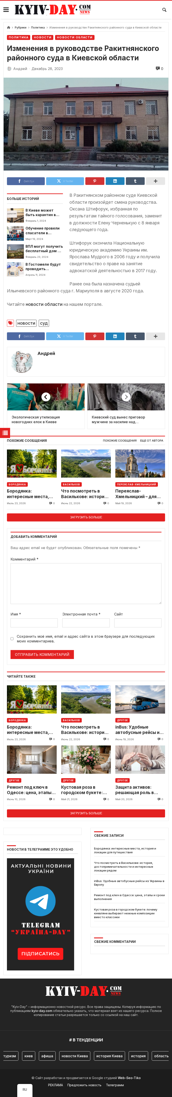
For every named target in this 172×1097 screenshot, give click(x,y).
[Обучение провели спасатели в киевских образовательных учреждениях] (15, 233)
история (130, 1056)
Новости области (74, 37)
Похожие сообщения (120, 440)
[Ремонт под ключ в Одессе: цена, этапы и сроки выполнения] (32, 760)
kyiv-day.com (42, 1011)
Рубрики (20, 27)
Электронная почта (81, 614)
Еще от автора (151, 440)
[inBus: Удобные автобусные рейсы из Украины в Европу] (140, 699)
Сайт (118, 614)
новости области (44, 304)
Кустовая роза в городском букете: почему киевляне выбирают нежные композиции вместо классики (82, 790)
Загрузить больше (86, 517)
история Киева (102, 1056)
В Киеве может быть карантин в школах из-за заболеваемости (41, 212)
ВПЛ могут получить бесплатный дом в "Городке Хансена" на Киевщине (44, 249)
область (153, 1056)
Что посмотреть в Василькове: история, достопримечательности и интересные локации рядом (86, 493)
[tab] (119, 441)
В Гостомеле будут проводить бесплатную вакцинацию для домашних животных (43, 267)
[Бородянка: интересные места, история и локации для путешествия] (32, 463)
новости (26, 323)
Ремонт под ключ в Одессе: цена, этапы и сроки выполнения (31, 790)
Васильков (71, 484)
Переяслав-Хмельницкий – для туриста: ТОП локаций (139, 493)
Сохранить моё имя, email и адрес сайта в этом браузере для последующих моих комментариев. (86, 638)
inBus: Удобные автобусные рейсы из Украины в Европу (138, 730)
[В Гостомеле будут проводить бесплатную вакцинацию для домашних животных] (15, 269)
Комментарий (25, 559)
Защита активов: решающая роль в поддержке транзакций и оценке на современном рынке (137, 790)
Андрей (46, 353)
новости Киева (67, 1056)
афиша (39, 1056)
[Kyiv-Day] (55, 9)
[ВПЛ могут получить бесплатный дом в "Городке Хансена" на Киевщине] (15, 251)
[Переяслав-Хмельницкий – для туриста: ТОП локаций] (140, 463)
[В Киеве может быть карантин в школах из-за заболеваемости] (15, 215)
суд (44, 323)
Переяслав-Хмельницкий (136, 484)
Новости (43, 37)
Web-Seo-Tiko (129, 1078)
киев (21, 1056)
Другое (122, 720)
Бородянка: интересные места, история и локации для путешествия (31, 493)
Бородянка (17, 484)
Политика (38, 27)
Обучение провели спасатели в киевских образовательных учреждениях (43, 230)
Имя (16, 614)
